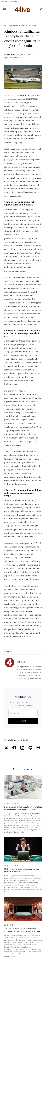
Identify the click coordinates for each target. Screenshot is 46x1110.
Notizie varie (11, 25)
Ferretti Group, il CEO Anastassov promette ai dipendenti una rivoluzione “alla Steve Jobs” (23, 808)
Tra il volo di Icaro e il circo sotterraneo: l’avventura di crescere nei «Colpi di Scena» (22, 930)
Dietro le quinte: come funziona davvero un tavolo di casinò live (21, 870)
